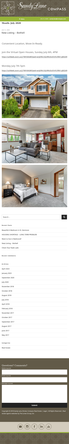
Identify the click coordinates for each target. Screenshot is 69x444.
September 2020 (8, 278)
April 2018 (5, 304)
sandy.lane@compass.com (58, 19)
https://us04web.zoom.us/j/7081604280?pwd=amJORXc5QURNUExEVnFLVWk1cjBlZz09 (34, 57)
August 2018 (6, 295)
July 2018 (5, 300)
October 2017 (7, 317)
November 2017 (8, 313)
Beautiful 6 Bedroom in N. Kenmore (15, 230)
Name (6, 368)
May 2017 (5, 335)
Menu (22, 19)
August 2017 (6, 326)
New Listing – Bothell (13, 32)
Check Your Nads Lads (10, 248)
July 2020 (5, 282)
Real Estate (6, 348)
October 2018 (7, 291)
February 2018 (7, 308)
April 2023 (5, 269)
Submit (34, 405)
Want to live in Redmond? (11, 239)
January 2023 (7, 273)
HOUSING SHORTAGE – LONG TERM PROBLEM (19, 234)
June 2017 (5, 331)
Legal (45, 411)
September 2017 (8, 322)
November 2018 (8, 286)
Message (7, 383)
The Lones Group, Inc (27, 413)
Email (6, 376)
